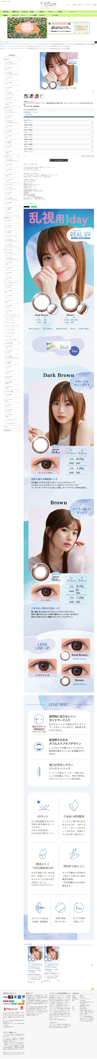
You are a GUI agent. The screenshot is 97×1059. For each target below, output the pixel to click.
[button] (25, 965)
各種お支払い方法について (9, 993)
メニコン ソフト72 (9, 322)
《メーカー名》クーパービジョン (9, 93)
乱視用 (31, 11)
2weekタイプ (7, 107)
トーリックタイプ (7, 48)
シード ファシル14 (9, 332)
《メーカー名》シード (9, 78)
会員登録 (74, 4)
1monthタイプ (7, 156)
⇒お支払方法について (8, 1026)
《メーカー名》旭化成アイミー (9, 382)
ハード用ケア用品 (8, 391)
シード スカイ (8, 336)
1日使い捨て (6, 11)
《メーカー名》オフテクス (9, 377)
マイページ (72, 11)
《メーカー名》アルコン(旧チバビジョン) (11, 73)
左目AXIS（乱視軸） (28, 149)
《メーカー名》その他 (9, 103)
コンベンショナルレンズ (10, 316)
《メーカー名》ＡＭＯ (9, 346)
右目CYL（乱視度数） (29, 129)
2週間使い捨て (15, 11)
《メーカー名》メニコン (9, 98)
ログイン (69, 4)
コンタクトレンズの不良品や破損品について (60, 993)
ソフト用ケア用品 (8, 343)
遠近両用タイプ (8, 217)
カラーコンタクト (7, 44)
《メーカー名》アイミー (9, 296)
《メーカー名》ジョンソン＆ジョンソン (11, 63)
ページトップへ (92, 989)
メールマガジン (88, 4)
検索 (96, 42)
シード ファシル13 (9, 329)
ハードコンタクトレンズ (10, 282)
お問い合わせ (75, 993)
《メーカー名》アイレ (16, 44)
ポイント (23, 15)
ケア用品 (60, 11)
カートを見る (55, 15)
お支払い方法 (15, 15)
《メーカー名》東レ (9, 291)
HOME (1, 44)
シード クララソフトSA (10, 339)
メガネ (6, 426)
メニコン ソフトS (9, 318)
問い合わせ (42, 15)
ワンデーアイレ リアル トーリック (29, 44)
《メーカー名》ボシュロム (9, 68)
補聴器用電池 (7, 430)
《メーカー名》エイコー (9, 180)
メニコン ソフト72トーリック (12, 325)
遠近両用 (41, 11)
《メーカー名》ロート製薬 (9, 141)
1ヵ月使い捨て (24, 11)
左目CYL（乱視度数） (29, 144)
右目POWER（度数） (29, 125)
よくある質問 (33, 15)
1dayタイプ (7, 59)
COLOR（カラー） (28, 120)
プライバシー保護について (9, 1032)
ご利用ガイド (80, 4)
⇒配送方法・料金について (32, 1014)
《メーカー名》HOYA (9, 301)
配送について (29, 993)
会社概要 (94, 4)
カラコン (50, 11)
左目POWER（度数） (29, 139)
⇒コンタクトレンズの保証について (57, 1019)
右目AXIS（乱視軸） (28, 134)
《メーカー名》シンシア (9, 88)
